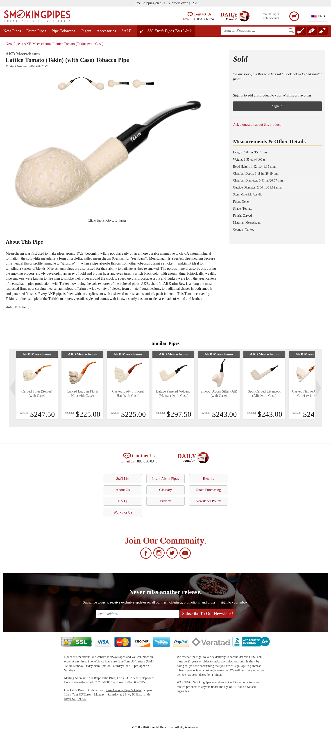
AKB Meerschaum (37, 44)
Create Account (270, 18)
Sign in (277, 106)
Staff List (122, 478)
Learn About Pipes (165, 478)
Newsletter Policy (208, 501)
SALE (126, 31)
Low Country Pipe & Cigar (123, 690)
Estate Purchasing (208, 490)
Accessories (106, 31)
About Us (123, 490)
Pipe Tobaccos (63, 31)
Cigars (86, 31)
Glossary (165, 490)
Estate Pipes (36, 31)
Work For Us (122, 512)
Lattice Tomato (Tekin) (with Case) (78, 44)
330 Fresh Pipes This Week (169, 31)
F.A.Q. (123, 501)
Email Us (189, 19)
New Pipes (12, 31)
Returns (208, 478)
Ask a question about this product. (257, 124)
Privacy (165, 501)
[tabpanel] (37, 385)
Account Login (270, 14)
